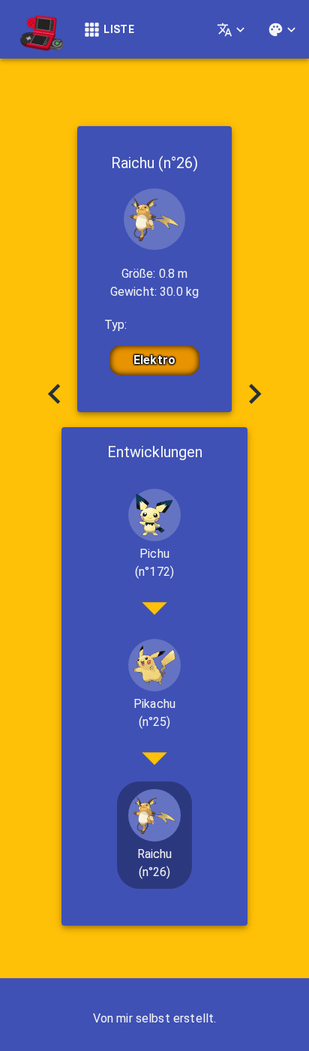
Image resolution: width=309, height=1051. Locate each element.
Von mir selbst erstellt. (155, 1018)
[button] (154, 535)
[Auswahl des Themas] (284, 30)
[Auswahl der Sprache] (232, 30)
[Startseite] (38, 29)
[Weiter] (255, 395)
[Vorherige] (54, 395)
